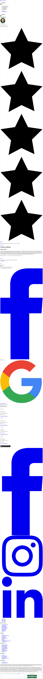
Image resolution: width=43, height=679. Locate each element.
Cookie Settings (32, 673)
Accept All (32, 677)
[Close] (42, 675)
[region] (21, 675)
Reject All (32, 675)
